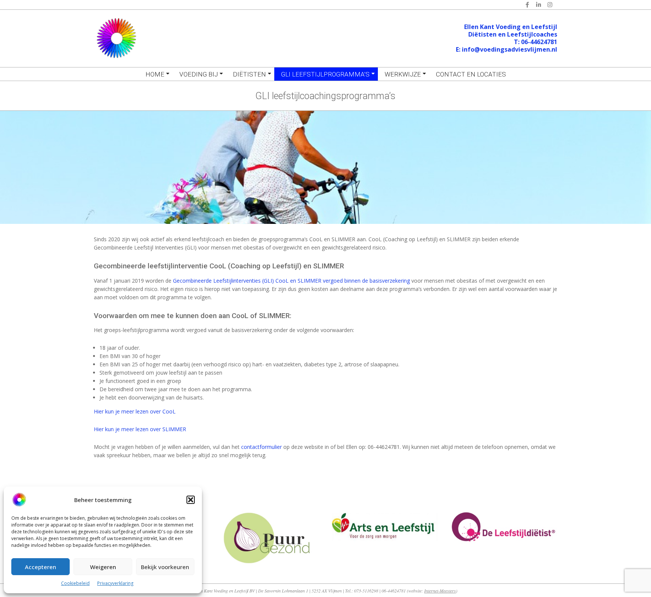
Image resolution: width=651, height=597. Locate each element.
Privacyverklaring (115, 583)
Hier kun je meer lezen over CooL (135, 411)
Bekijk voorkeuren (165, 567)
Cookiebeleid (75, 583)
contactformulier (261, 446)
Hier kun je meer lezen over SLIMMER (140, 429)
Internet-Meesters (440, 591)
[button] (190, 500)
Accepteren (40, 567)
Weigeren (103, 567)
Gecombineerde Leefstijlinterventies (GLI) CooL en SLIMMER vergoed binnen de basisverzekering (291, 280)
